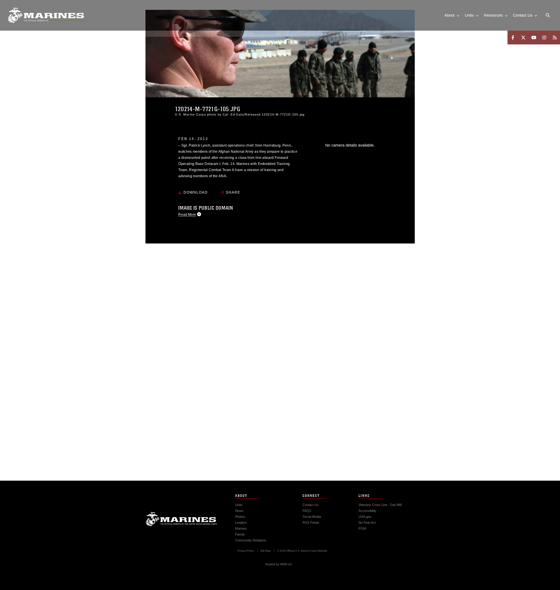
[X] (523, 37)
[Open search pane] (547, 15)
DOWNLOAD (195, 192)
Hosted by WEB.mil (278, 564)
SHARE (232, 192)
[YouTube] (533, 37)
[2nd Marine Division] (46, 15)
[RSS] (555, 37)
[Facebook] (513, 37)
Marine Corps (181, 519)
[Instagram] (544, 37)
